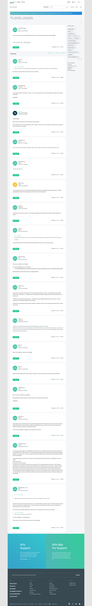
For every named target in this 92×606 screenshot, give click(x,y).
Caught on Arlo (33, 590)
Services (23, 2)
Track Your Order (52, 590)
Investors (31, 588)
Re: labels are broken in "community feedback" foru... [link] (23, 18)
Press (31, 586)
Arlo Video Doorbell (71, 40)
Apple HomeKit (71, 29)
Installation (70, 54)
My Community (18, 17)
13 (55, 358)
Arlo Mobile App (71, 33)
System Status (52, 586)
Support (68, 2)
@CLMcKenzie (17, 494)
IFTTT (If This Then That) (72, 52)
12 (55, 336)
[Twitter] (76, 603)
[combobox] (61, 7)
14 (55, 379)
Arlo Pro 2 (76, 36)
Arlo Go (69, 31)
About (31, 583)
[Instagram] (72, 603)
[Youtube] (79, 603)
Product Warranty (52, 594)
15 (56, 408)
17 (55, 479)
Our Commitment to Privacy (35, 594)
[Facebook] (69, 603)
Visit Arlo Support (23, 559)
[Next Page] (81, 59)
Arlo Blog (31, 592)
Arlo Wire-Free (71, 45)
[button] (64, 26)
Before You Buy (71, 47)
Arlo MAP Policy (72, 583)
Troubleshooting (27, 42)
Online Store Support (53, 588)
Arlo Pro (69, 36)
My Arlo (73, 2)
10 (55, 277)
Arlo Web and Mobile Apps (73, 43)
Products (18, 2)
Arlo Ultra (70, 38)
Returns (50, 592)
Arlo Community (13, 7)
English (11, 17)
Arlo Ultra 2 (77, 38)
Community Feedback (28, 17)
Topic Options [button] (81, 23)
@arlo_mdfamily (17, 66)
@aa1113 (16, 235)
